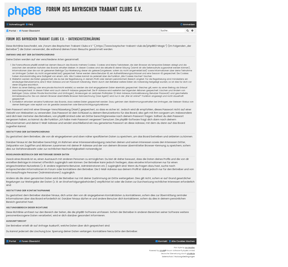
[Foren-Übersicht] (24, 12)
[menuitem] (29, 24)
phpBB (162, 250)
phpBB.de (191, 253)
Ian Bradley (190, 247)
